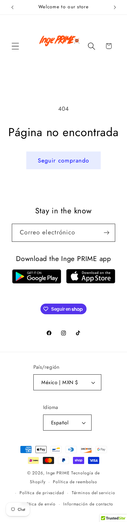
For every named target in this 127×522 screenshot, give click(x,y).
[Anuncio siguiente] (114, 7)
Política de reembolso (75, 482)
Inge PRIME (58, 473)
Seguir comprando (63, 160)
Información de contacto (88, 504)
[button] (15, 46)
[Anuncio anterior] (12, 7)
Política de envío (39, 504)
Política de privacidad (41, 493)
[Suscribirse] (106, 233)
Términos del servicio (93, 493)
